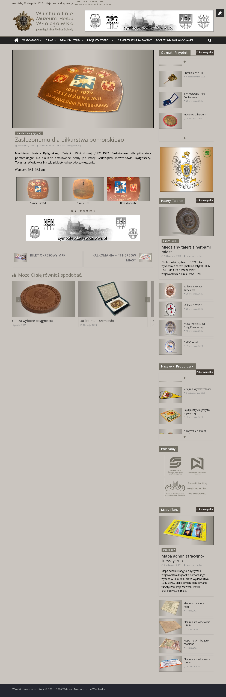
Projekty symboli (99, 40)
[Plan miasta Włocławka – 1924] (170, 620)
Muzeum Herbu (48, 145)
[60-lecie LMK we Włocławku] (170, 285)
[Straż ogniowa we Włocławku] (170, 130)
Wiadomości (30, 40)
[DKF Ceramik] (170, 340)
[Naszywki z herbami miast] (170, 425)
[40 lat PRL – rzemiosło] (58, 283)
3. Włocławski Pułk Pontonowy (194, 89)
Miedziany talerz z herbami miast (186, 249)
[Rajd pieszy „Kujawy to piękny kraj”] (170, 404)
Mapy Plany (169, 549)
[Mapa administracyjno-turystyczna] (186, 517)
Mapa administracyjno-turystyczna (183, 558)
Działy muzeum (70, 40)
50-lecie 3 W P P (193, 305)
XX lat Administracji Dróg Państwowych (195, 325)
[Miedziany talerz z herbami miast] (186, 208)
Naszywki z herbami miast (89, 3)
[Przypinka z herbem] (170, 109)
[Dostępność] (220, 13)
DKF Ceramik (191, 342)
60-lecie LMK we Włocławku (193, 288)
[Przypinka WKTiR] (170, 67)
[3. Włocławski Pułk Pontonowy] (170, 88)
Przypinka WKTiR (193, 67)
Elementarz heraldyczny (134, 40)
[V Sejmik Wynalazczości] (170, 383)
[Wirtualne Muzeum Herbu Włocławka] (16, 40)
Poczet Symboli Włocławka (174, 40)
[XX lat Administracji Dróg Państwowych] (170, 322)
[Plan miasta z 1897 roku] (170, 601)
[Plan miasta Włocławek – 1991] (170, 657)
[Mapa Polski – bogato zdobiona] (170, 639)
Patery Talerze (170, 240)
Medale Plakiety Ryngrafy (29, 133)
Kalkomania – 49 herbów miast (114, 257)
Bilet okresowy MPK (47, 255)
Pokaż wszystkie (205, 52)
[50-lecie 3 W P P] (170, 303)
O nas (49, 40)
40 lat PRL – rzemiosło (42, 321)
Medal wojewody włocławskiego (122, 321)
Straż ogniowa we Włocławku (194, 131)
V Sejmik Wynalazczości (197, 383)
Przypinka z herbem (195, 108)
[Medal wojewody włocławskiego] (130, 283)
